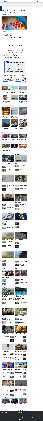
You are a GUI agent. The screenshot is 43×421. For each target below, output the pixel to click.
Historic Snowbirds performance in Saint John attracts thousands (10, 227)
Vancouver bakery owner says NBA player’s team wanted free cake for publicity (23, 404)
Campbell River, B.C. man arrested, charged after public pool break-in (20, 296)
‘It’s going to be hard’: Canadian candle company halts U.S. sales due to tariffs (20, 333)
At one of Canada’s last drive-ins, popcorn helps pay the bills (14, 139)
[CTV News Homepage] (6, 1)
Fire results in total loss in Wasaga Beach (22, 279)
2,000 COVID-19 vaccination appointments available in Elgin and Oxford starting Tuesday (14, 68)
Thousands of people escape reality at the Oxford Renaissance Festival (7, 277)
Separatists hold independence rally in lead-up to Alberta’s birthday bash (22, 205)
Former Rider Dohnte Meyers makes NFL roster (10, 245)
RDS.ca (32, 417)
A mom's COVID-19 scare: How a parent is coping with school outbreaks (14, 64)
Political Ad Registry (14, 417)
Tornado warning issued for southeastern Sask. (8, 239)
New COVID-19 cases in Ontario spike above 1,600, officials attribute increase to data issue (14, 70)
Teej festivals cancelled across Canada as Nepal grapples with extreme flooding (10, 319)
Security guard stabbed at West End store (20, 220)
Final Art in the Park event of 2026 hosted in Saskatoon (10, 260)
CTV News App (17, 410)
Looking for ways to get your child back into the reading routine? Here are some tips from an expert (22, 139)
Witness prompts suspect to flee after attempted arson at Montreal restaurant (10, 204)
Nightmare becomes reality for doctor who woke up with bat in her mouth (14, 404)
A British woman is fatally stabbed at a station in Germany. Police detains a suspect (23, 322)
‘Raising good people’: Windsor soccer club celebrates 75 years (7, 296)
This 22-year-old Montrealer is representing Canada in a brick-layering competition (10, 208)
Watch (16, 1)
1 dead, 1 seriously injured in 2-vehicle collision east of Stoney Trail (10, 189)
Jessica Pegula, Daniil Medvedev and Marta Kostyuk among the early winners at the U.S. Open (8, 370)
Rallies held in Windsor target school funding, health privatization (10, 303)
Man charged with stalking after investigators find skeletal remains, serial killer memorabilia (21, 316)
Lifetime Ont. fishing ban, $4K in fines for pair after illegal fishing (20, 258)
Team (26, 410)
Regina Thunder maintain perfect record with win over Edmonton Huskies (10, 242)
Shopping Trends (29, 1)
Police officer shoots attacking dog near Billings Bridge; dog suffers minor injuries (22, 189)
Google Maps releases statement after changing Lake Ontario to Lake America (14, 116)
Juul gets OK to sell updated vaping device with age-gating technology (8, 351)
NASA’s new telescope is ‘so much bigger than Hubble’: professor (5, 128)
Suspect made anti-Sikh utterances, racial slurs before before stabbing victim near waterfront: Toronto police (10, 170)
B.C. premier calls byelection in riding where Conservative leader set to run (23, 302)
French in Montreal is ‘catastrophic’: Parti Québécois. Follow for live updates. (7, 201)
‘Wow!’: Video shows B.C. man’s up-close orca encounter (14, 100)
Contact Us (20, 410)
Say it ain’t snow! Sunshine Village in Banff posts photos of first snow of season (22, 92)
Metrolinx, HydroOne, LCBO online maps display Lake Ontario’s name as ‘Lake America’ (14, 92)
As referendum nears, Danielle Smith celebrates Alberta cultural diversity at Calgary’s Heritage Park (10, 186)
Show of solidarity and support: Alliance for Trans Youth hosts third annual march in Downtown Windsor (10, 299)
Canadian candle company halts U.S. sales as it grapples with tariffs (6, 116)
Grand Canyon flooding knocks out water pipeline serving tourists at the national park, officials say (8, 388)
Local (10, 1)
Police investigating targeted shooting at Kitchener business (20, 239)
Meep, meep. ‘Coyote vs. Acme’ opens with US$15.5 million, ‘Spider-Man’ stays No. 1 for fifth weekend (20, 351)
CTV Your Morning (23, 1)
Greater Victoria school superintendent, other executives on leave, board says (23, 299)
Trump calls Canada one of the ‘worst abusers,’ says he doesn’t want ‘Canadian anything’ (5, 92)
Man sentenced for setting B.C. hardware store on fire (22, 169)
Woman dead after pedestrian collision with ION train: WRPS (22, 245)
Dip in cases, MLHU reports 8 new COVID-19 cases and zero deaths (14, 71)
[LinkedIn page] (6, 412)
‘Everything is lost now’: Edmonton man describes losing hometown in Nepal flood (22, 116)
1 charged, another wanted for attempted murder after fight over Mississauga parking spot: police (7, 163)
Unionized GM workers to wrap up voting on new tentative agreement (10, 322)
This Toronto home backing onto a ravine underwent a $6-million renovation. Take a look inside (6, 150)
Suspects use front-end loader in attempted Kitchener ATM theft (23, 242)
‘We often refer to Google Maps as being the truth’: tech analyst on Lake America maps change (23, 129)
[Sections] (2, 1)
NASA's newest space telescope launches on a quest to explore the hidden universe (20, 387)
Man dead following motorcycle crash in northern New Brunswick (7, 221)
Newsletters (24, 410)
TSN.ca (22, 417)
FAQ (22, 410)
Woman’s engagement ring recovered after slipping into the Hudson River (23, 319)
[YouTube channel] (5, 412)
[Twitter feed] (2, 412)
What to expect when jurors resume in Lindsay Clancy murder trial (14, 128)
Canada (13, 1)
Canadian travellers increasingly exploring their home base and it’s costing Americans (5, 139)
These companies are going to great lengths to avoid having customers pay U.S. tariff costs (23, 101)
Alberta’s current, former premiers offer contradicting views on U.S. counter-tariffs (22, 265)
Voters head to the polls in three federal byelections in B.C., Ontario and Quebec (8, 333)
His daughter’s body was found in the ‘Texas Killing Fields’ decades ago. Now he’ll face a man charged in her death (6, 101)
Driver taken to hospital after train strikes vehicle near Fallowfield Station (20, 182)
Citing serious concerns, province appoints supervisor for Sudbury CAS (23, 261)
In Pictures (19, 1)
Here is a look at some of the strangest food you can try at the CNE (22, 150)
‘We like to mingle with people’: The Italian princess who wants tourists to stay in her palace (20, 370)
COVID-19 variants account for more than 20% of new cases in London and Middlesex (15, 63)
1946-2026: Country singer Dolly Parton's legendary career (14, 149)
